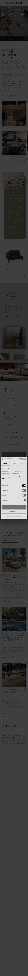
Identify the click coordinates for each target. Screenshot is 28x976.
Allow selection (14, 511)
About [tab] (23, 463)
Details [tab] (14, 463)
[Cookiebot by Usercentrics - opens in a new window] (19, 459)
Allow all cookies (14, 507)
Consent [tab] (5, 463)
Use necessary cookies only (14, 516)
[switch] (24, 490)
